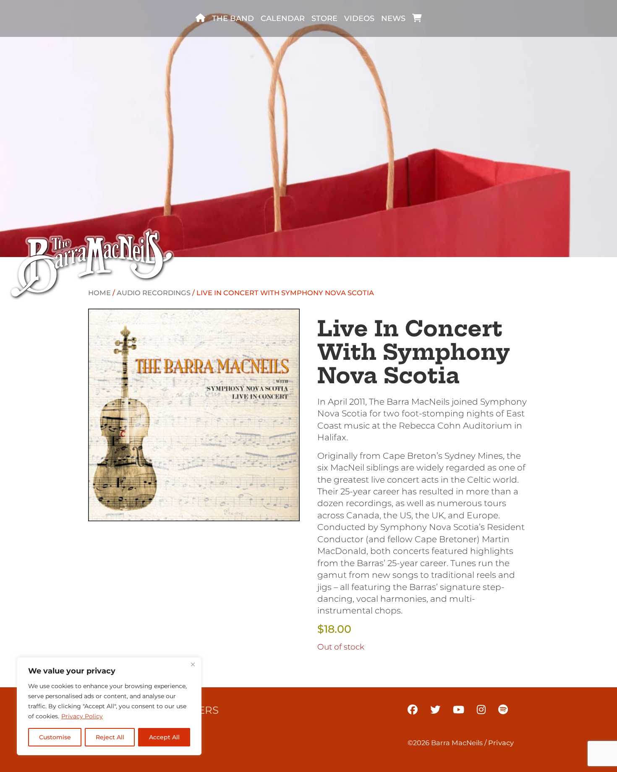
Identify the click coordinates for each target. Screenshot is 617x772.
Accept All (164, 737)
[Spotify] (503, 710)
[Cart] (417, 18)
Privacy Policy (82, 716)
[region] (109, 706)
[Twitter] (435, 710)
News (393, 18)
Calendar (283, 18)
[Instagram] (481, 710)
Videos (359, 18)
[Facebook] (413, 710)
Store (324, 18)
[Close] (193, 664)
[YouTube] (458, 710)
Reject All (110, 737)
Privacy (501, 742)
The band (233, 18)
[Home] (200, 18)
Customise (55, 737)
